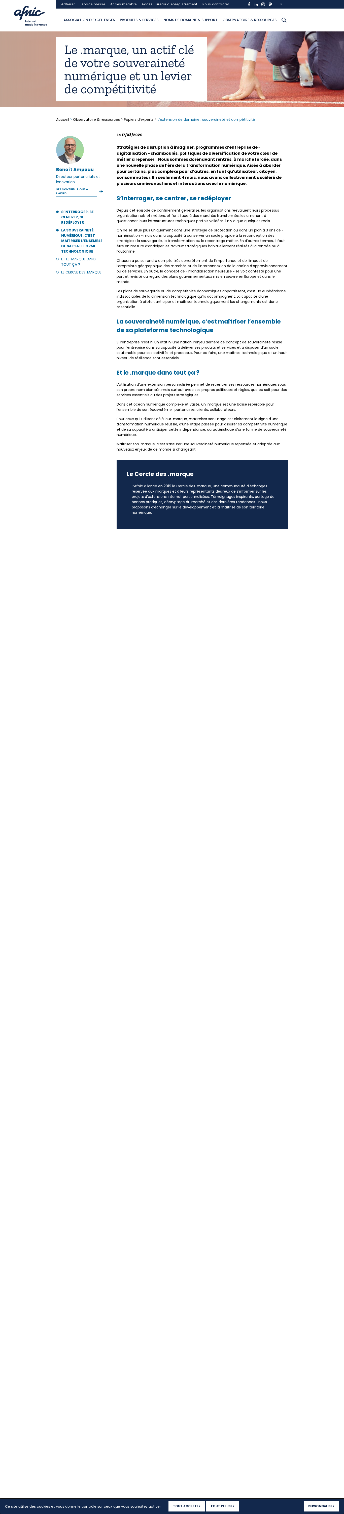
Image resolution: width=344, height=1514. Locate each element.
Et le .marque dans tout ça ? (78, 262)
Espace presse (92, 4)
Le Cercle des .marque (81, 272)
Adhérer (68, 4)
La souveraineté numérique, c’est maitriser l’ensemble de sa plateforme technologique (81, 241)
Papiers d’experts (139, 119)
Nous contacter (215, 4)
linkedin (256, 4)
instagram (263, 4)
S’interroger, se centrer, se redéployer (77, 217)
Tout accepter (186, 1506)
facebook (249, 4)
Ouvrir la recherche (284, 20)
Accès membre (123, 4)
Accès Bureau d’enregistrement (169, 4)
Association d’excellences (89, 19)
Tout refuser (222, 1506)
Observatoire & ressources (250, 19)
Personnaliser (321, 1506)
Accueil (63, 119)
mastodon (270, 4)
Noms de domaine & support (190, 19)
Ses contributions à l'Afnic (72, 191)
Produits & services (139, 19)
